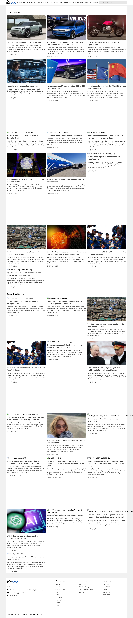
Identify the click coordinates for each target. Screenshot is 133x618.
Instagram (106, 592)
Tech (57, 592)
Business (58, 597)
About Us (82, 584)
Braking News (60, 600)
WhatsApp (106, 595)
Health (57, 605)
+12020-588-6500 (15, 595)
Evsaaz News (25, 614)
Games (57, 595)
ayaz (10, 475)
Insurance (58, 587)
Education (58, 584)
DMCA (81, 592)
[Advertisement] (66, 116)
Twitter (105, 589)
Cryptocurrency (60, 589)
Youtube (106, 584)
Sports (57, 602)
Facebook (106, 587)
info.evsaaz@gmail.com (17, 593)
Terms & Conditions (86, 589)
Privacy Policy (84, 587)
